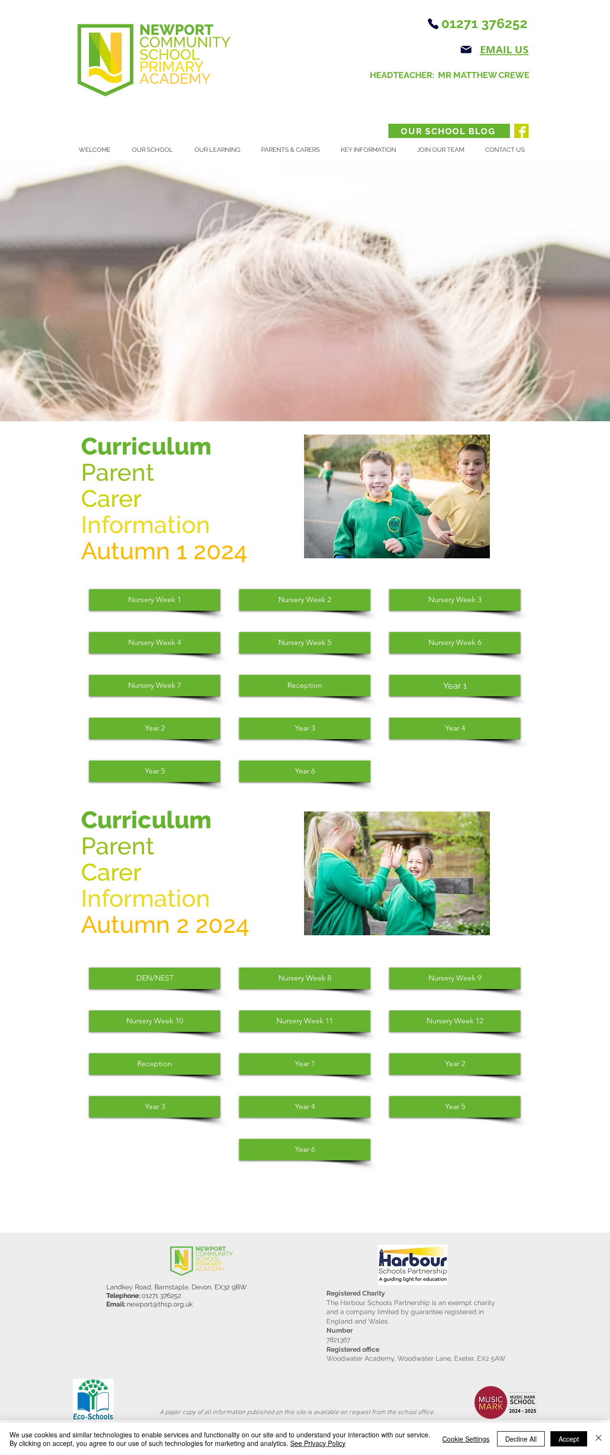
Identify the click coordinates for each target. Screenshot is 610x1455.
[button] (156, 149)
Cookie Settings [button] (465, 1439)
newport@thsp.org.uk (160, 1304)
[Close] (598, 1438)
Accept (569, 1439)
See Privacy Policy (318, 1443)
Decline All (521, 1439)
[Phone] (433, 23)
